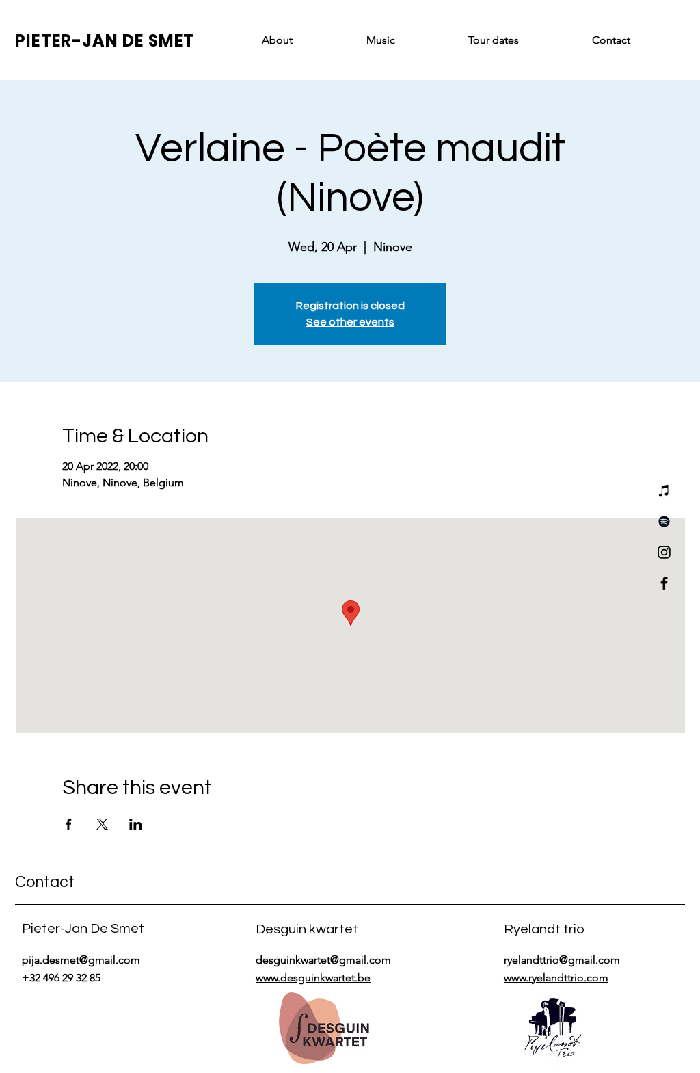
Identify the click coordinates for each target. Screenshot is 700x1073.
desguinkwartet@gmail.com (323, 959)
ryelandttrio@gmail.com (562, 959)
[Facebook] (664, 583)
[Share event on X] (102, 824)
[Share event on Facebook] (68, 824)
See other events (350, 322)
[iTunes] (664, 490)
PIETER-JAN (68, 40)
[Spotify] (664, 521)
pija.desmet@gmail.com (81, 959)
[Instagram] (664, 552)
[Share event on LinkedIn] (135, 824)
